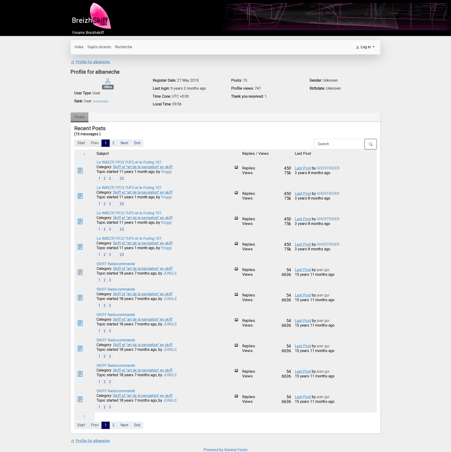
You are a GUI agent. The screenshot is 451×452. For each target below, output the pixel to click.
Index (79, 47)
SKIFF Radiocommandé (116, 264)
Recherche (123, 47)
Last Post (303, 168)
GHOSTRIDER (328, 168)
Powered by (213, 450)
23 (122, 178)
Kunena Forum (236, 450)
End (137, 143)
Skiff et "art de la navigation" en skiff (143, 167)
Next (124, 143)
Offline (108, 87)
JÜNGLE (170, 273)
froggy (166, 171)
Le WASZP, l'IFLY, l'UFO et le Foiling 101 (129, 162)
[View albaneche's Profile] (108, 80)
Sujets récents (99, 47)
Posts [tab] (79, 117)
